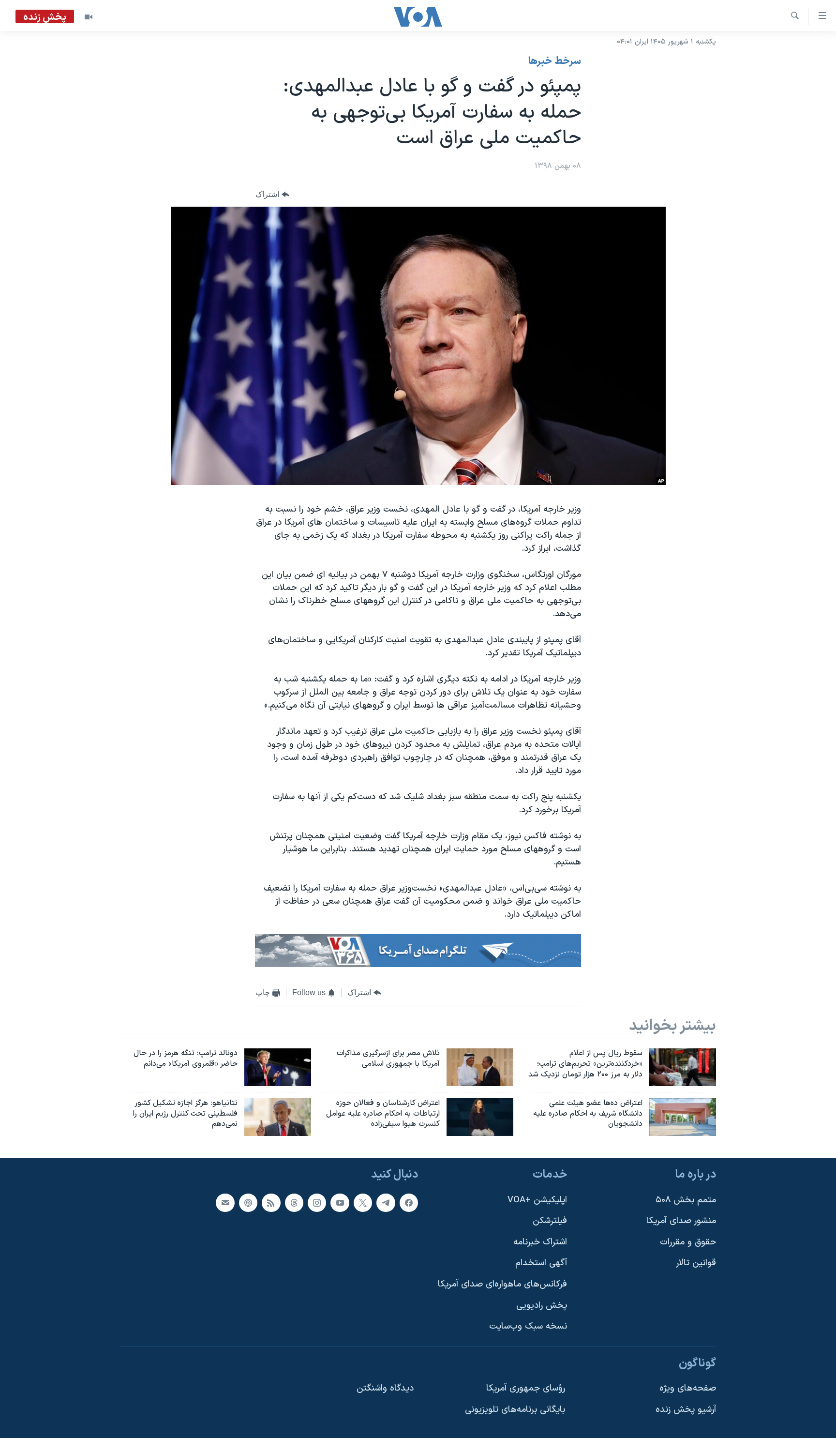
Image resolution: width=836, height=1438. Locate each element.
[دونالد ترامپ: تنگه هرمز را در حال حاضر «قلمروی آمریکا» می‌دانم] (277, 1067)
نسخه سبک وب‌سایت (528, 1326)
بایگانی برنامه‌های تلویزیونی (515, 1409)
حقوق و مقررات (688, 1242)
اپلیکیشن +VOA (537, 1200)
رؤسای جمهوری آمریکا (525, 1388)
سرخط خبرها (554, 61)
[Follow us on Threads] (294, 1203)
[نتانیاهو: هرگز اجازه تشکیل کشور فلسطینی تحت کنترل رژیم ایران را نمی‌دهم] (277, 1117)
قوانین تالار (696, 1263)
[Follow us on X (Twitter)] (363, 1203)
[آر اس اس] (271, 1203)
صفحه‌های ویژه (687, 1388)
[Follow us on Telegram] (385, 1203)
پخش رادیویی (541, 1305)
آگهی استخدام (541, 1263)
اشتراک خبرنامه (540, 1242)
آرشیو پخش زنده (686, 1409)
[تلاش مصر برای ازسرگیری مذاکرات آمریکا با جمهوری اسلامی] (480, 1067)
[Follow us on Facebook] (409, 1203)
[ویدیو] (88, 17)
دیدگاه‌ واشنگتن (385, 1388)
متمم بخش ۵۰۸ (686, 1200)
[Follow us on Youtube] (339, 1203)
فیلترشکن (550, 1221)
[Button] (272, 194)
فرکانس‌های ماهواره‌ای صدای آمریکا (502, 1284)
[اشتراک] (225, 1203)
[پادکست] (248, 1203)
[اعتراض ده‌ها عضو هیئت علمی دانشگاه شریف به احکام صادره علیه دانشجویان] (682, 1117)
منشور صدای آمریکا (681, 1221)
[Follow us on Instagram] (317, 1203)
